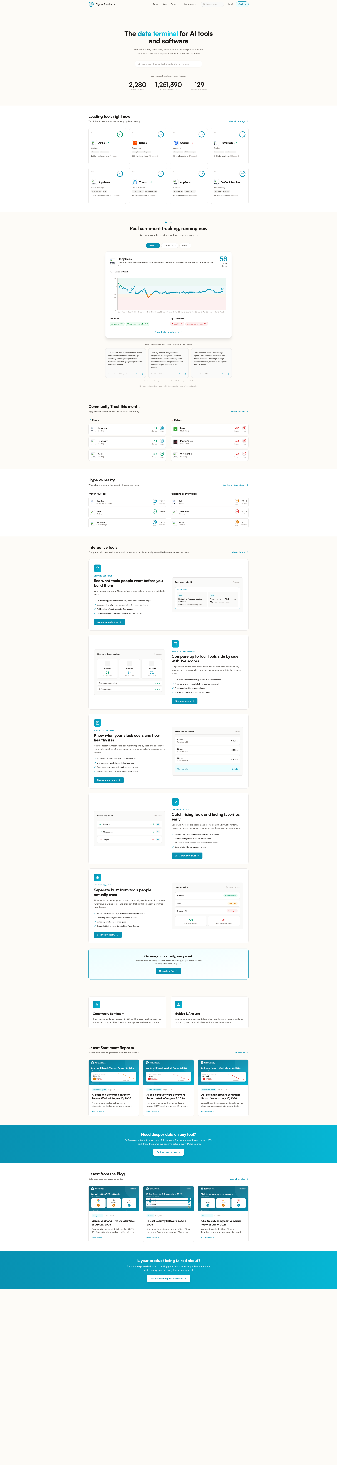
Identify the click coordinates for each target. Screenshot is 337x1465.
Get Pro (242, 4)
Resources (189, 4)
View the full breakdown (167, 332)
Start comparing (183, 701)
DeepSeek (153, 246)
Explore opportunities (107, 622)
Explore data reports (167, 1152)
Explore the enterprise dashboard (166, 1278)
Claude (185, 246)
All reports (240, 1052)
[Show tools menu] (178, 4)
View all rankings (237, 121)
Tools (173, 4)
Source (138, 374)
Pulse (155, 4)
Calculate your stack (107, 780)
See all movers (238, 411)
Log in (231, 4)
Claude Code (170, 246)
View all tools (238, 552)
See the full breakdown (234, 485)
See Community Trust (185, 855)
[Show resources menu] (195, 4)
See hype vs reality (106, 934)
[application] (168, 294)
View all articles (237, 1179)
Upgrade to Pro (166, 971)
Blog (164, 4)
